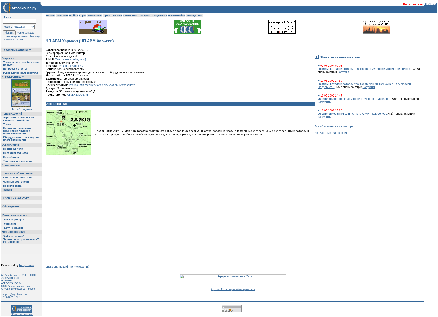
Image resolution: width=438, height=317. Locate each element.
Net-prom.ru (26, 265)
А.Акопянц (7, 280)
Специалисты (159, 15)
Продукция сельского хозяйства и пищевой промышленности (17, 131)
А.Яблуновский (10, 277)
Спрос (82, 15)
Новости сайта (12, 185)
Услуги (7, 124)
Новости (117, 15)
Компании (10, 223)
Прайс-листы (11, 165)
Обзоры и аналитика (15, 198)
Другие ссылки (13, 227)
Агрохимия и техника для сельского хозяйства (19, 119)
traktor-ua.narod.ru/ (71, 66)
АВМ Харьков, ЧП (78, 94)
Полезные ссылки (15, 215)
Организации (10, 144)
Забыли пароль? (14, 236)
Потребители (11, 157)
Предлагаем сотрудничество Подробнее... (363, 98)
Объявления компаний (17, 177)
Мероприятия (94, 15)
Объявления (130, 15)
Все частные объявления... (332, 132)
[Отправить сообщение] (70, 59)
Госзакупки (144, 15)
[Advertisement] (129, 178)
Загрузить (344, 72)
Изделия (50, 15)
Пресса (107, 15)
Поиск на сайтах (176, 15)
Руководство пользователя (20, 72)
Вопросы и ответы (15, 68)
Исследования (194, 15)
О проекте (8, 58)
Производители (13, 148)
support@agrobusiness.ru (15, 294)
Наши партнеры (13, 219)
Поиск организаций (56, 266)
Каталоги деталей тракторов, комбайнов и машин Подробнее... (371, 69)
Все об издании (22, 109)
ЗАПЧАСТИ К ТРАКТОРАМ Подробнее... (362, 113)
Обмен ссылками (22, 314)
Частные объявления (16, 181)
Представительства (15, 153)
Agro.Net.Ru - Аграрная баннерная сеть (233, 289)
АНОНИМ (430, 4)
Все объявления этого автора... (335, 126)
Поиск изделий (12, 113)
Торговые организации (17, 161)
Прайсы (73, 15)
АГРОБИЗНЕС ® (13, 77)
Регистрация (11, 242)
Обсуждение (11, 206)
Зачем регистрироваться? (21, 239)
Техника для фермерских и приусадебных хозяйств (101, 85)
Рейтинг (7, 189)
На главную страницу (16, 50)
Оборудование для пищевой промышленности (21, 138)
